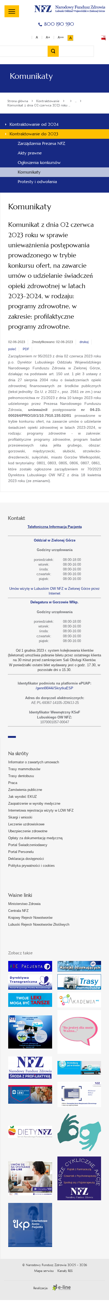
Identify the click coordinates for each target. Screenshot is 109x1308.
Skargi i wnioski (20, 817)
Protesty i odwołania (37, 181)
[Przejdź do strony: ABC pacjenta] (30, 966)
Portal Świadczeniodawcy (27, 845)
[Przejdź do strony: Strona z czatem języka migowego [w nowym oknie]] (79, 1132)
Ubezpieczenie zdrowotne (27, 831)
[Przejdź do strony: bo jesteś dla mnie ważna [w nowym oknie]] (79, 1032)
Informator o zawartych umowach (33, 762)
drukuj (84, 342)
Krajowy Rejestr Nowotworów (30, 918)
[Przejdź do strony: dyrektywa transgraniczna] (30, 982)
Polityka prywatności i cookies (31, 866)
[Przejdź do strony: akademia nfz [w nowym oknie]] (79, 999)
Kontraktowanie (48, 101)
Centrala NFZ (18, 911)
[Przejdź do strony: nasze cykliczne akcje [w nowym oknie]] (79, 1179)
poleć (12, 349)
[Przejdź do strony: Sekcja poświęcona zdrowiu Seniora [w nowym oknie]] (30, 1032)
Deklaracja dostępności (26, 859)
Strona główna (17, 101)
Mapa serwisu (44, 1271)
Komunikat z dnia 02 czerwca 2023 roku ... (38, 105)
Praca (12, 783)
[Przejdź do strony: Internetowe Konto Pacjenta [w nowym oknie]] (30, 1225)
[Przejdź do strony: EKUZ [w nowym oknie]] (79, 1094)
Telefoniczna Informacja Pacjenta (55, 527)
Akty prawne (30, 153)
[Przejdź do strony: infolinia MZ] (30, 1000)
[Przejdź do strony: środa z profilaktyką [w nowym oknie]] (30, 1067)
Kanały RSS (64, 1271)
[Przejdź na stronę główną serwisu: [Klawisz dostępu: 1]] (69, 8)
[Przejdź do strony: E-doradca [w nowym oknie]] (30, 1178)
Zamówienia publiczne (25, 790)
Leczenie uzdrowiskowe (26, 824)
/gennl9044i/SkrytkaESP (54, 688)
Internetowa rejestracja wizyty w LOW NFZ (41, 810)
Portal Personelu (21, 852)
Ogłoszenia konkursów (39, 162)
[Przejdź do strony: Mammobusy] (79, 982)
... (75, 101)
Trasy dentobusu (21, 776)
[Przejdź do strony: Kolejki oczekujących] (79, 966)
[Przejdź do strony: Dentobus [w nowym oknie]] (79, 1068)
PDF (26, 349)
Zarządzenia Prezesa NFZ (41, 143)
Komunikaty (29, 172)
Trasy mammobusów (24, 769)
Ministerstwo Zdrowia (24, 904)
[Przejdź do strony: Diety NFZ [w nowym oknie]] (30, 1132)
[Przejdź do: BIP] (103, 38)
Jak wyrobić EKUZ (22, 797)
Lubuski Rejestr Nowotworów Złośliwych (38, 924)
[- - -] (11, 11)
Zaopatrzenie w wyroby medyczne (34, 803)
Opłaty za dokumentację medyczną (35, 838)
